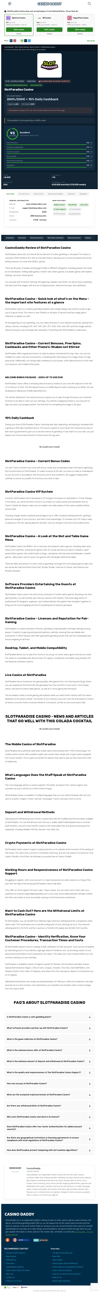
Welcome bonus (36, 238)
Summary (10, 238)
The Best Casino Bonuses (63, 1253)
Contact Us (10, 1277)
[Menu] (9, 3)
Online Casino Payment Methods (65, 1263)
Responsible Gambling (61, 1281)
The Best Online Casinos (15, 1253)
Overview (22, 238)
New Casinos (11, 1256)
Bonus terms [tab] (38, 194)
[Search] (89, 3)
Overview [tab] (10, 194)
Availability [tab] (83, 194)
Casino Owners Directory (62, 1270)
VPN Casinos (11, 1260)
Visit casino (19, 30)
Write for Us (57, 1277)
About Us (9, 1274)
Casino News (58, 1260)
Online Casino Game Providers (18, 1270)
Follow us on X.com (13, 1281)
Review (19, 33)
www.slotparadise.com (36, 204)
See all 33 (91, 40)
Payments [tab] (71, 194)
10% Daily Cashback (55, 238)
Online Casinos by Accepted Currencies (68, 1267)
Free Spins (10, 1263)
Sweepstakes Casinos (15, 1267)
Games (88, 238)
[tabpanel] (49, 211)
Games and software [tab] (55, 194)
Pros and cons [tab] (24, 194)
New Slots (56, 1256)
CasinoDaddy (42, 49)
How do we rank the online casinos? (67, 1274)
